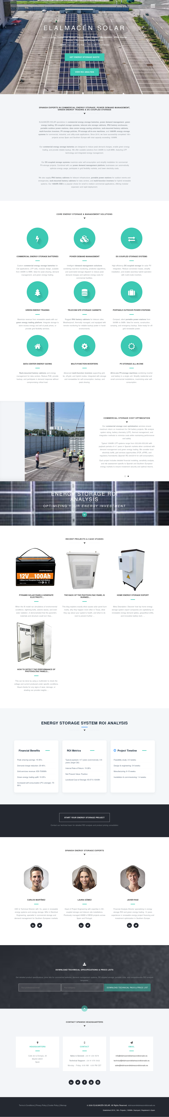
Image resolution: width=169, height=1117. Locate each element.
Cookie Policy (53, 1105)
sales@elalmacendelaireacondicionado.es (131, 1065)
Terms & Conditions (26, 1105)
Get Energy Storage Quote (84, 57)
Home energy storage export (133, 595)
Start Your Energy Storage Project (84, 817)
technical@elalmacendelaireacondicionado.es (131, 1060)
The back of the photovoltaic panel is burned (84, 596)
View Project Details (37, 572)
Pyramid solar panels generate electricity (36, 596)
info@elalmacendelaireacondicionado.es (131, 1055)
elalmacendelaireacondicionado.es (141, 1105)
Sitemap (63, 1105)
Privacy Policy (41, 1105)
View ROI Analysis (84, 72)
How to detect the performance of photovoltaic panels (36, 670)
